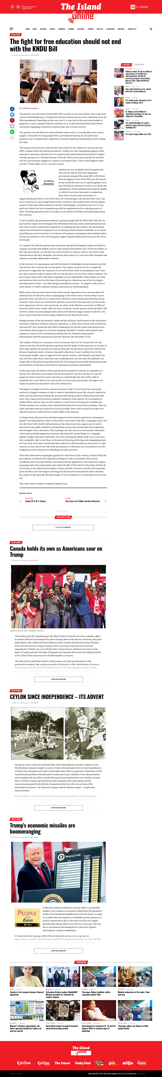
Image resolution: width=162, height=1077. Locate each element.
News (35, 29)
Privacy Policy (16, 1073)
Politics (100, 29)
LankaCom (141, 1073)
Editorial (80, 29)
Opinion (71, 29)
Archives (121, 29)
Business (61, 29)
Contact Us (132, 29)
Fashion (90, 29)
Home (28, 29)
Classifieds (110, 29)
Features (43, 29)
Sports (52, 29)
